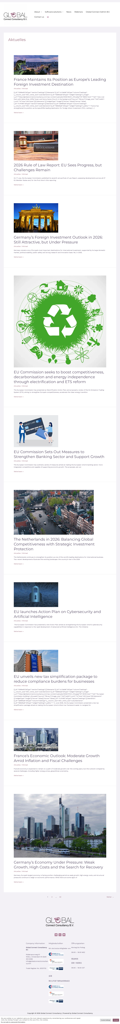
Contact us (39, 17)
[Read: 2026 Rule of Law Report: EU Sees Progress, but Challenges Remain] (36, 145)
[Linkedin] (56, 934)
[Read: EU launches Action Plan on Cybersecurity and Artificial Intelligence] (36, 594)
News (68, 12)
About (37, 12)
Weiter (110, 897)
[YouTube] (64, 934)
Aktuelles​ (17, 88)
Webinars (78, 12)
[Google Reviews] (60, 934)
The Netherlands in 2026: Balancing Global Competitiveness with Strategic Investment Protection (54, 544)
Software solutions (53, 12)
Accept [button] (116, 1020)
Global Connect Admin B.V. (98, 12)
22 (60, 897)
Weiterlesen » (19, 112)
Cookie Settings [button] (105, 1020)
